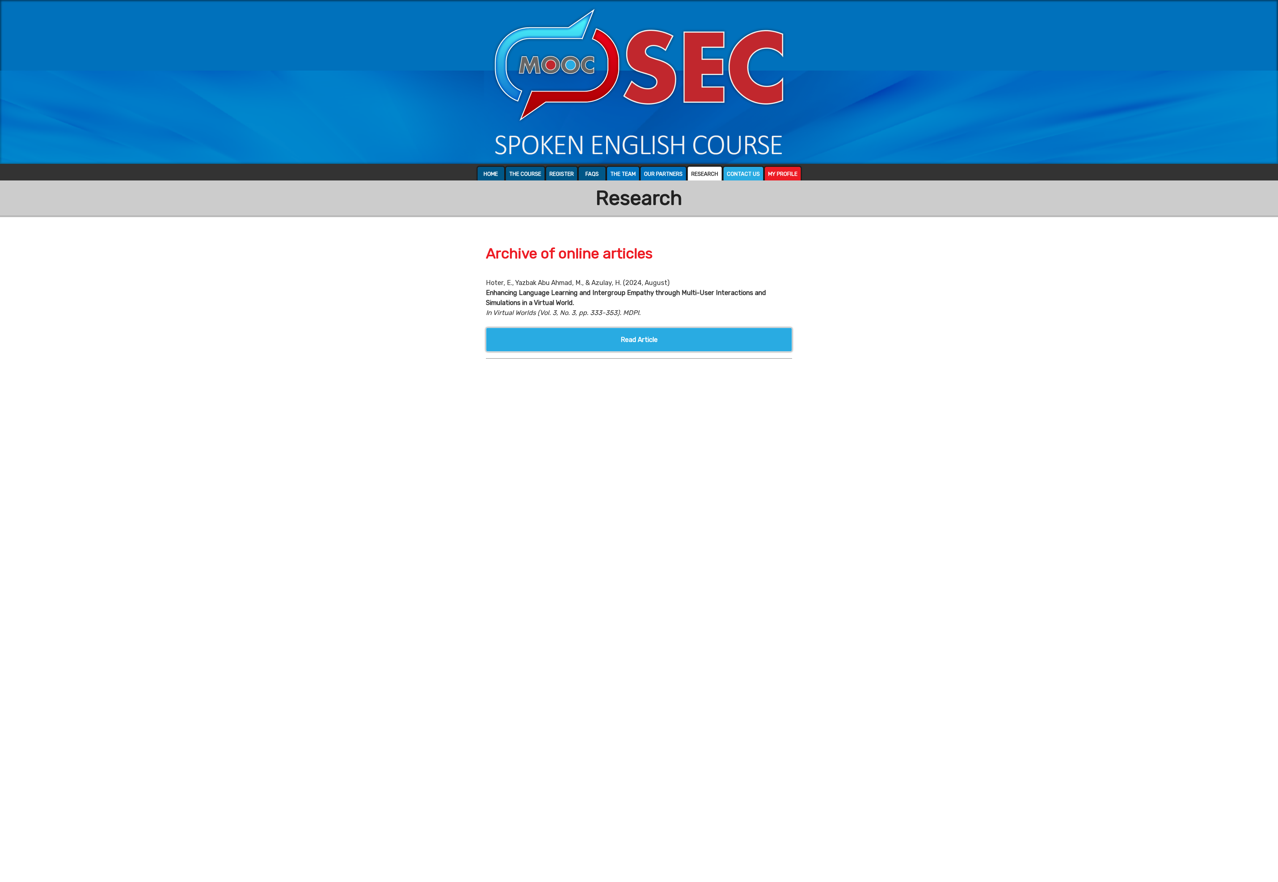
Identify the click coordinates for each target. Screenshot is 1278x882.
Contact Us (743, 174)
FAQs (592, 174)
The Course (525, 174)
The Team (623, 174)
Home (491, 174)
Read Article (639, 340)
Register (561, 174)
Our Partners (663, 174)
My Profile (782, 174)
